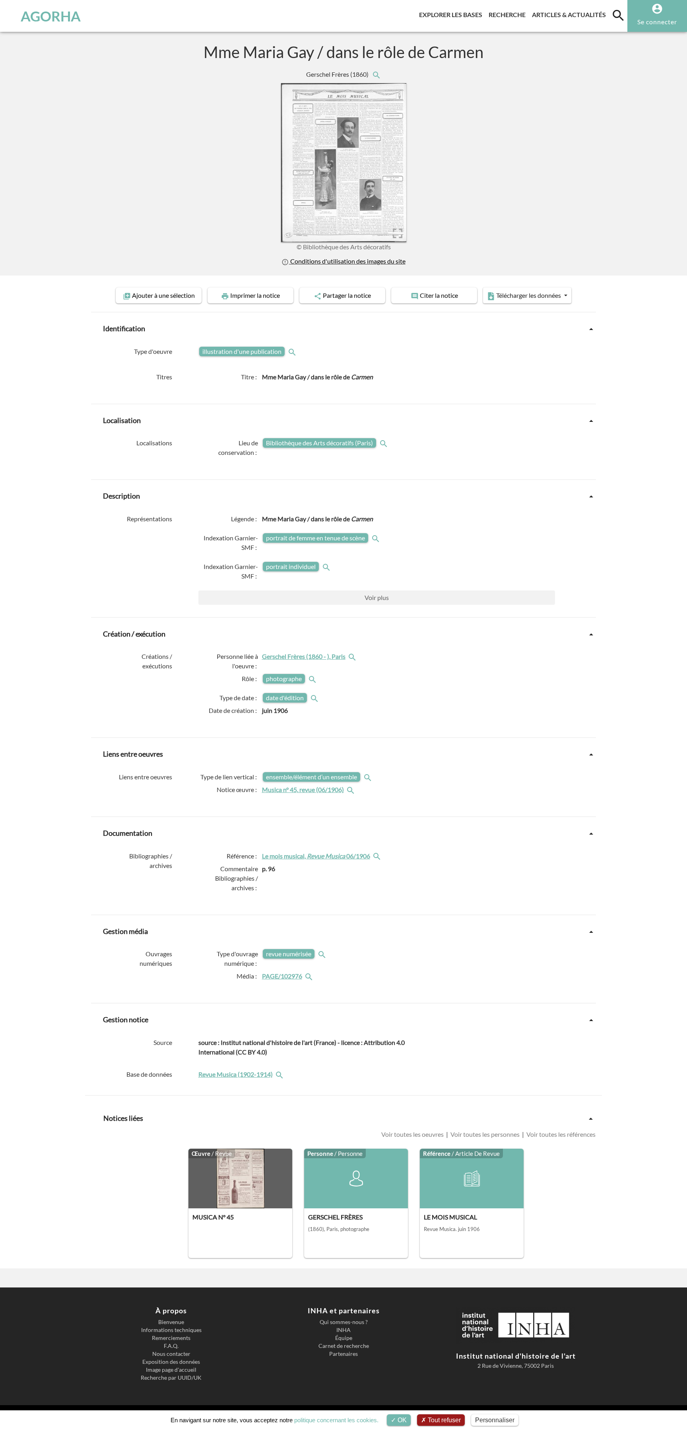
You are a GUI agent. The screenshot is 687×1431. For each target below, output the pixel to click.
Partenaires (343, 1354)
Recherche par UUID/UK (171, 1378)
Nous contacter (171, 1354)
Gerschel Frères (338, 74)
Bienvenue (171, 1322)
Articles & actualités (570, 14)
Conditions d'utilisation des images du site (347, 261)
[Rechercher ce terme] (293, 351)
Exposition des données (171, 1362)
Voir (377, 597)
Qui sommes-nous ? (344, 1322)
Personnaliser (494, 1420)
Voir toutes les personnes (485, 1134)
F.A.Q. (171, 1346)
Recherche (509, 14)
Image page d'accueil (171, 1370)
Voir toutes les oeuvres (413, 1134)
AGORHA (51, 16)
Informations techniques (171, 1330)
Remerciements (171, 1338)
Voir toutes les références (560, 1134)
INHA (343, 1330)
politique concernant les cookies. (336, 1420)
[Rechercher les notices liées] (376, 74)
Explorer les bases (452, 14)
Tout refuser (443, 1420)
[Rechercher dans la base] (280, 1074)
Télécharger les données (528, 295)
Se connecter (657, 21)
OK (401, 1420)
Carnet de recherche (343, 1346)
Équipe (343, 1338)
